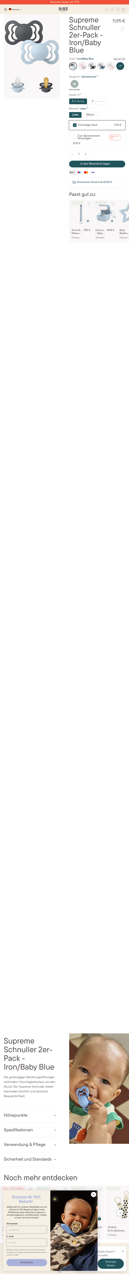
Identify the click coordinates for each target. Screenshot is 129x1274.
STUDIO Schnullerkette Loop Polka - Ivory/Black (116, 1229)
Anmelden (26, 1262)
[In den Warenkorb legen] (88, 221)
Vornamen (12, 1223)
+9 (120, 66)
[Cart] (123, 9)
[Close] (123, 1251)
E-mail (10, 1236)
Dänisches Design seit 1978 (64, 2)
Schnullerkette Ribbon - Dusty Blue (77, 232)
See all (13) (119, 59)
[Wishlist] (118, 9)
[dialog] (6, 9)
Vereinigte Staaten (110, 1264)
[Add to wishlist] (122, 29)
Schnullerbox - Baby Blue (100, 232)
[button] (119, 1212)
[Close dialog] (93, 1194)
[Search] (107, 9)
